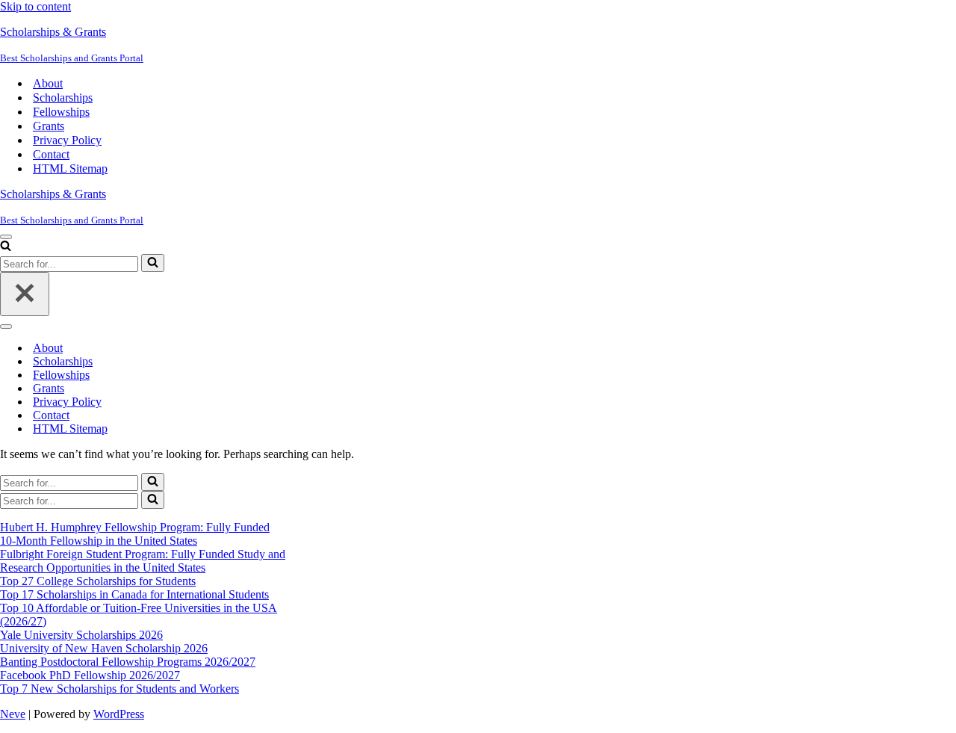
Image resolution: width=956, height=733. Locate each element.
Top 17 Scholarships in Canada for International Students (134, 594)
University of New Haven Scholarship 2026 (104, 648)
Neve (12, 714)
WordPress (118, 714)
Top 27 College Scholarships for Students (98, 581)
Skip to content (35, 6)
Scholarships (63, 97)
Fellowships (61, 111)
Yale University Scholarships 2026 (81, 634)
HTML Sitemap (70, 168)
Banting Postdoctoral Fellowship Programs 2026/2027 (127, 661)
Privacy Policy (67, 140)
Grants (48, 126)
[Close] (24, 294)
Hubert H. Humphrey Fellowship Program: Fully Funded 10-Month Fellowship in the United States (135, 534)
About (48, 83)
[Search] (5, 247)
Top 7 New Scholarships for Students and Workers (119, 688)
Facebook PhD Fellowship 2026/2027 (90, 675)
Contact (51, 154)
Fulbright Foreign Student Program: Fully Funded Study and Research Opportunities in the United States (142, 561)
